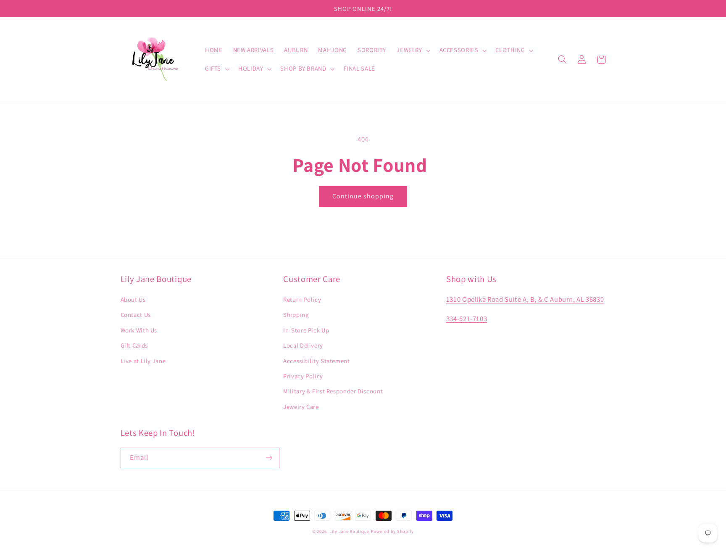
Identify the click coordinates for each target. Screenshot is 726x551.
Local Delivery (303, 345)
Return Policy (302, 299)
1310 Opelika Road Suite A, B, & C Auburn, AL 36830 (525, 299)
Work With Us (139, 330)
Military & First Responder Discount (333, 391)
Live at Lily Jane (143, 361)
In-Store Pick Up (306, 330)
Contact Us (136, 315)
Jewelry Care (301, 407)
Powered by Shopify (392, 531)
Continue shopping (363, 196)
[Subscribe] (269, 458)
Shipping (295, 315)
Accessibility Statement (316, 361)
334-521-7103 (466, 318)
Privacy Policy (303, 376)
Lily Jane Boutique (349, 531)
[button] (413, 50)
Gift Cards (134, 345)
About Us (133, 299)
